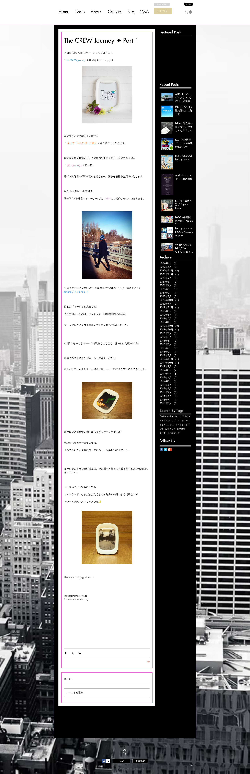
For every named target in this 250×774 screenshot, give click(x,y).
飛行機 (163, 433)
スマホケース (184, 420)
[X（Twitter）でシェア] (72, 653)
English (163, 416)
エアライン (185, 416)
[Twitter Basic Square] (165, 449)
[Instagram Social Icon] (108, 761)
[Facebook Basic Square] (161, 449)
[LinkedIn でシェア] (79, 653)
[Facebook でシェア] (65, 653)
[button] (189, 12)
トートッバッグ (182, 424)
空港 (162, 429)
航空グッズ (170, 429)
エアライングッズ (168, 420)
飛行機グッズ (173, 433)
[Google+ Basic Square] (170, 449)
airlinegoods (172, 416)
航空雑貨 (181, 429)
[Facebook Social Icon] (104, 761)
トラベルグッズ (167, 424)
